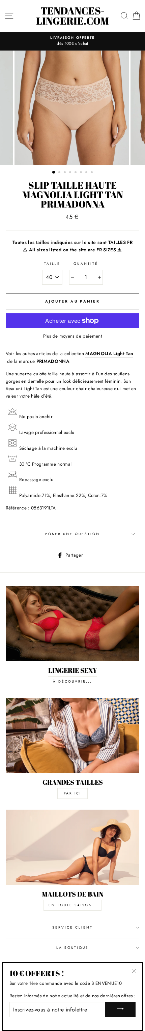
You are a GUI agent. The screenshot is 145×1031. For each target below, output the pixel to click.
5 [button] (76, 173)
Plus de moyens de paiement (72, 336)
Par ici (72, 793)
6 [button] (81, 173)
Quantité (86, 263)
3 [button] (65, 173)
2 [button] (60, 173)
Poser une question (72, 533)
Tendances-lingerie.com (72, 16)
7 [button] (87, 173)
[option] (72, 41)
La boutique (72, 947)
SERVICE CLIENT (72, 927)
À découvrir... (72, 681)
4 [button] (70, 173)
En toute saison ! (72, 905)
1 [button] (54, 172)
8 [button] (92, 173)
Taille (52, 263)
